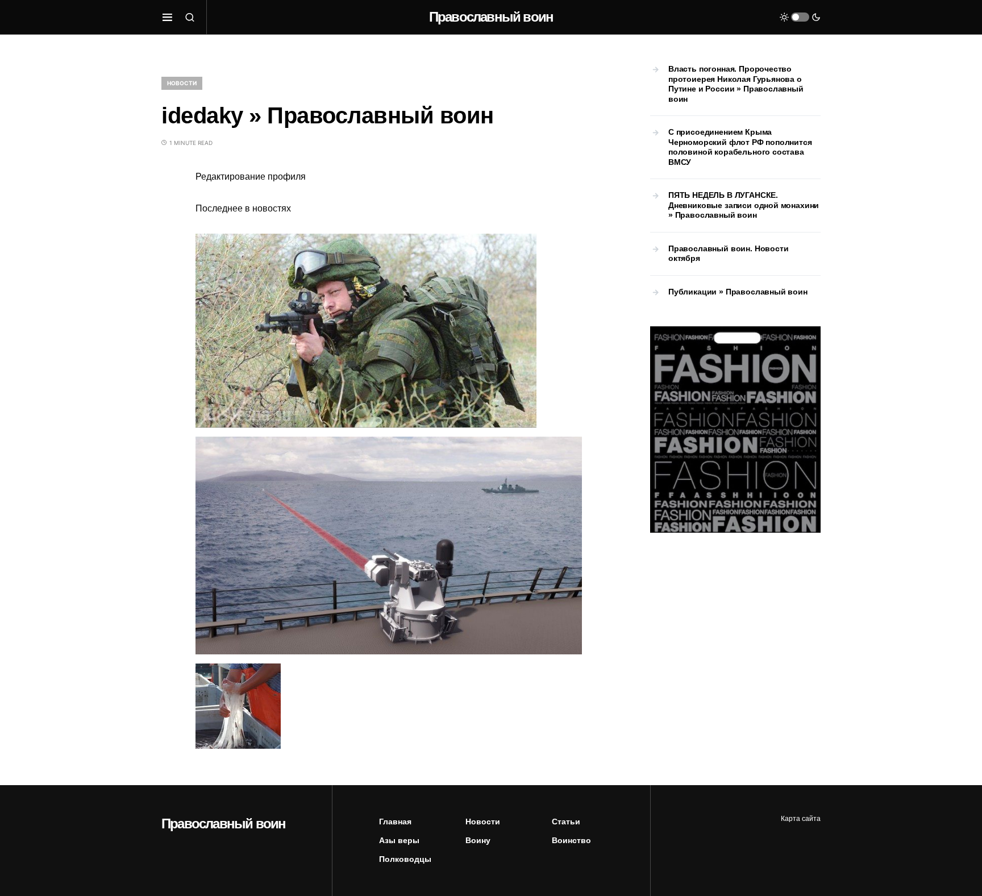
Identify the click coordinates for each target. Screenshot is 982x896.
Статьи (566, 821)
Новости (182, 83)
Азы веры (399, 840)
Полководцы (405, 859)
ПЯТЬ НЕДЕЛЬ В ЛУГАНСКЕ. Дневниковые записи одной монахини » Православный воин (743, 204)
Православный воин (491, 16)
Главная (395, 821)
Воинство (571, 840)
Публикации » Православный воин (738, 291)
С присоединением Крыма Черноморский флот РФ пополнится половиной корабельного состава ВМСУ (740, 147)
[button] (167, 17)
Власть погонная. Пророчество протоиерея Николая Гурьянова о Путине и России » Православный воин (736, 83)
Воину (477, 840)
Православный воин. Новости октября (728, 253)
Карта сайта (801, 819)
